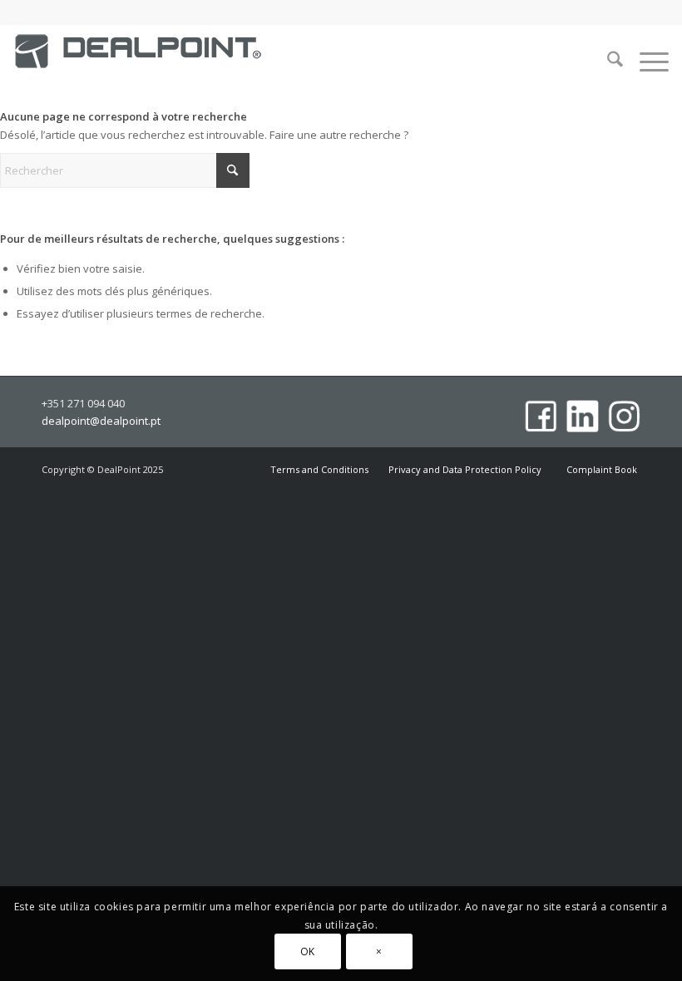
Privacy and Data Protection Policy (466, 469)
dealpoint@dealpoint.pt (101, 421)
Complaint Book (601, 469)
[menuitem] (607, 61)
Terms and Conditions (319, 469)
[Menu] (646, 61)
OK (307, 951)
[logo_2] (138, 65)
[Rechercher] (607, 61)
